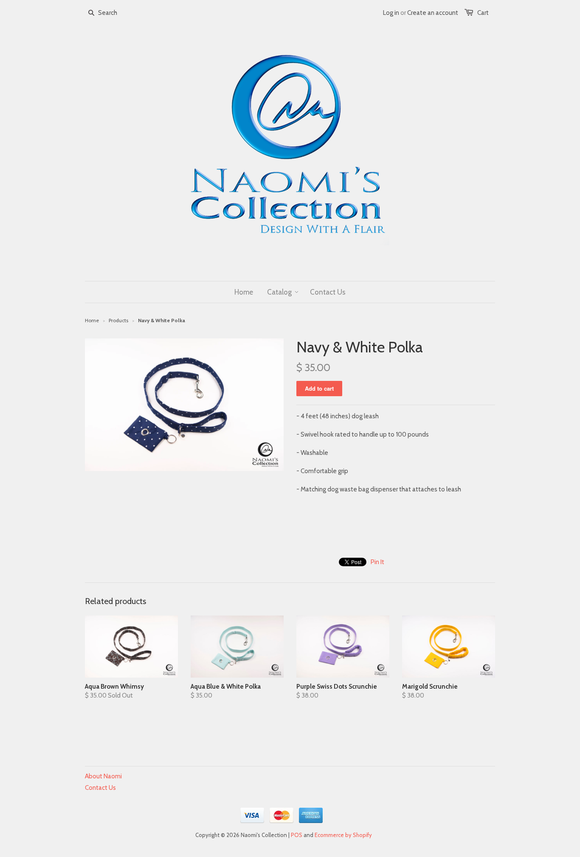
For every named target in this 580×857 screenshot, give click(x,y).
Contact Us (100, 788)
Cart (483, 13)
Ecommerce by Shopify (343, 834)
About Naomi (103, 776)
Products (118, 320)
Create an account (432, 13)
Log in (391, 13)
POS (296, 834)
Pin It (377, 562)
